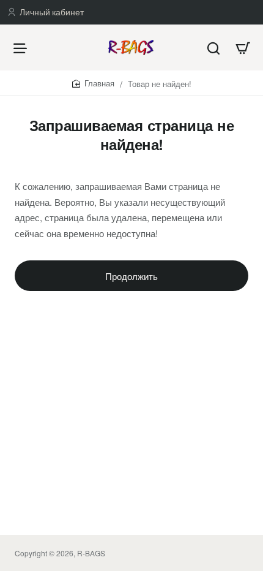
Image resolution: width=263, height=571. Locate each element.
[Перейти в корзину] (243, 47)
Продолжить (131, 276)
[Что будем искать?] (213, 47)
